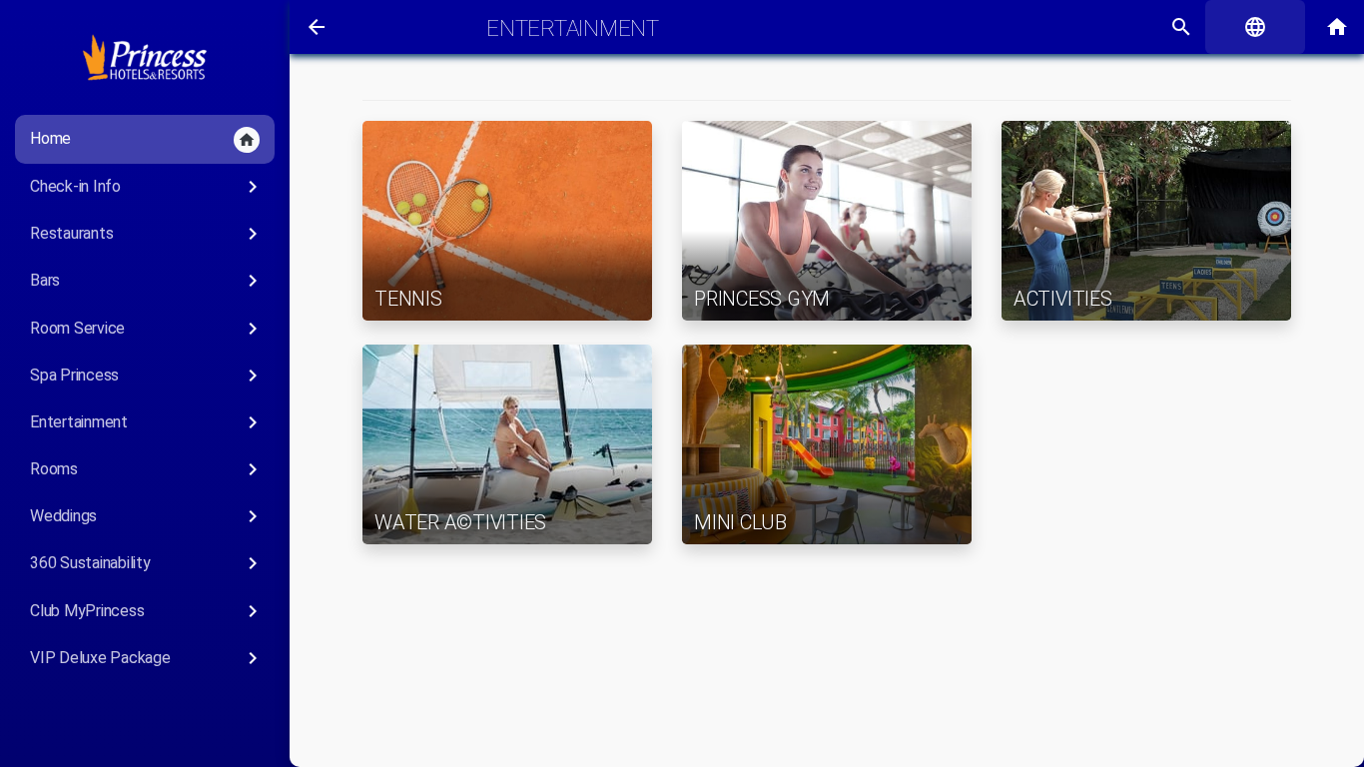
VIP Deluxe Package (147, 658)
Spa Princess (147, 375)
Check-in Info (147, 187)
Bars (147, 281)
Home (143, 139)
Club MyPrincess (147, 611)
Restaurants (147, 234)
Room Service (147, 329)
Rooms (147, 469)
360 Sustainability (147, 563)
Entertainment (147, 422)
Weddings (147, 516)
